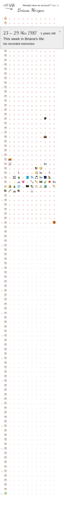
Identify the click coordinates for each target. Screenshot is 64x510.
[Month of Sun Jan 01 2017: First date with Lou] (23, 182)
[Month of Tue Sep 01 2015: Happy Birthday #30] (5, 178)
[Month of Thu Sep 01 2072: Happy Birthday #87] (5, 435)
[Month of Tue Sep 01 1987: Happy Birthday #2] (5, 51)
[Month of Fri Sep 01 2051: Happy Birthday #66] (5, 340)
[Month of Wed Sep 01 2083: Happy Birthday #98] (5, 485)
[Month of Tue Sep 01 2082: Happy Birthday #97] (5, 480)
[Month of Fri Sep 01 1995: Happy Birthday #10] (5, 87)
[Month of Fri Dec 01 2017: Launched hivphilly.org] (19, 187)
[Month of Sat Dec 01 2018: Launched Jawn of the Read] (19, 191)
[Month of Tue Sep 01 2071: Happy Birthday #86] (5, 431)
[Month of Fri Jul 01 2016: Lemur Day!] (49, 178)
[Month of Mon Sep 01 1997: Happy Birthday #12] (5, 96)
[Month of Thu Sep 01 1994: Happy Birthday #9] (5, 83)
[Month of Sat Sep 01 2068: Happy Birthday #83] (5, 417)
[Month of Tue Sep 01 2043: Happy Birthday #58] (5, 304)
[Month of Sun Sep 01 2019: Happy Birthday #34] (5, 196)
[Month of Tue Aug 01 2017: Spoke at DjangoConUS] (54, 182)
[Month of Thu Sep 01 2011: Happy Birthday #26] (5, 159)
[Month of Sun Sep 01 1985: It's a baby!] (5, 19)
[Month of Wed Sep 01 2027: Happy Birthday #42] (5, 232)
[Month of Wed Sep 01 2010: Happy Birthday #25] (5, 155)
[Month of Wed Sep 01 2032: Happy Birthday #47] (5, 254)
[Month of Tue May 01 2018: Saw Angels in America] (41, 187)
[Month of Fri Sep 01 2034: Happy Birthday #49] (5, 263)
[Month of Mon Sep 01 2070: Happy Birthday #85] (5, 426)
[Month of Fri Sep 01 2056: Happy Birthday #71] (5, 363)
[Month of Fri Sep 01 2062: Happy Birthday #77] (5, 390)
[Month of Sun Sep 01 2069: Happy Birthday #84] (5, 421)
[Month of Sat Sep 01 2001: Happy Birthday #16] (5, 114)
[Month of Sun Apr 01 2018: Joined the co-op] (36, 187)
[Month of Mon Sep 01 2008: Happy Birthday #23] (5, 146)
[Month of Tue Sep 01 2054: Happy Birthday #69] (5, 354)
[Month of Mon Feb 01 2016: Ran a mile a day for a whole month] (27, 178)
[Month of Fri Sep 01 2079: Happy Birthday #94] (5, 467)
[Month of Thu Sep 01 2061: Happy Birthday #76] (5, 385)
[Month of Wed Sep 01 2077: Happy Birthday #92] (5, 458)
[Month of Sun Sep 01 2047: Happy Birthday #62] (5, 322)
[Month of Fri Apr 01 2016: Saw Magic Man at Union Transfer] (36, 178)
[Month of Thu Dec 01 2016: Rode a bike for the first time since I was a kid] (19, 182)
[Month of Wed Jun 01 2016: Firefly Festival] (45, 178)
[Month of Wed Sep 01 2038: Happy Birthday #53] (5, 281)
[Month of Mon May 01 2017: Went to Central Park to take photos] (41, 182)
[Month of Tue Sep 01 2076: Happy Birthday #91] (5, 453)
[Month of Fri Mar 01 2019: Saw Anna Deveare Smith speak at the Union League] (32, 191)
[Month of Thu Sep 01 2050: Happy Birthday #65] (5, 336)
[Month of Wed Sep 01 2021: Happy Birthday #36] (5, 205)
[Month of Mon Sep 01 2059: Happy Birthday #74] (5, 376)
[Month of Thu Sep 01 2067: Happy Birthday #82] (5, 412)
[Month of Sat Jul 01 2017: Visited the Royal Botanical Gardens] (49, 182)
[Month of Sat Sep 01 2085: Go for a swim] (5, 494)
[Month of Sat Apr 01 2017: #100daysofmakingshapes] (36, 182)
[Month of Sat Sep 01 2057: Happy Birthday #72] (5, 367)
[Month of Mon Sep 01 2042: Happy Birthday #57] (5, 299)
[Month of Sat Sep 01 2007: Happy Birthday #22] (5, 141)
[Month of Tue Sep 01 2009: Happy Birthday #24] (5, 150)
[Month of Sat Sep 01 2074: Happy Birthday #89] (5, 444)
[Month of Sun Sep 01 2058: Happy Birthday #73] (5, 372)
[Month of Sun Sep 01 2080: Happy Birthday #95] (5, 471)
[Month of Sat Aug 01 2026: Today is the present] (54, 223)
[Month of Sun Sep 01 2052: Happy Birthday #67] (5, 345)
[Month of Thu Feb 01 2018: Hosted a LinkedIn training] (27, 187)
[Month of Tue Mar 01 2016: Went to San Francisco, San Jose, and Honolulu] (32, 178)
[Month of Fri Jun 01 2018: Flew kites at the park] (45, 187)
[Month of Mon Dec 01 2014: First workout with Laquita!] (19, 173)
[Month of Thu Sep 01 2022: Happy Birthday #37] (5, 209)
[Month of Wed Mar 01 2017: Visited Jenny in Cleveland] (32, 182)
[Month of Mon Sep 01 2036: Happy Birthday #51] (5, 272)
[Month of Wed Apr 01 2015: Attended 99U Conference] (36, 173)
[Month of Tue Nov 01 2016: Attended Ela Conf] (14, 182)
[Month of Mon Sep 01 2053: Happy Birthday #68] (5, 349)
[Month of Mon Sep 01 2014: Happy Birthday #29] (5, 173)
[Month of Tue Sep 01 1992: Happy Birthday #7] (5, 74)
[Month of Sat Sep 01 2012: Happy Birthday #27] (5, 164)
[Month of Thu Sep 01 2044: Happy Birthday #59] (5, 309)
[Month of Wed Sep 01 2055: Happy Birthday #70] (5, 358)
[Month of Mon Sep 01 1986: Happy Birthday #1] (5, 23)
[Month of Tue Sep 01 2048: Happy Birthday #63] (5, 327)
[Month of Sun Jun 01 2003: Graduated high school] (45, 119)
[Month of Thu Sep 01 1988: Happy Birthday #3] (5, 56)
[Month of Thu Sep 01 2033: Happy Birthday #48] (5, 259)
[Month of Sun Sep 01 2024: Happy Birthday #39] (5, 218)
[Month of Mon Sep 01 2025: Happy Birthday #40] (5, 223)
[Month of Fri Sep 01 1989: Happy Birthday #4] (5, 60)
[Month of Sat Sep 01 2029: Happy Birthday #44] (5, 241)
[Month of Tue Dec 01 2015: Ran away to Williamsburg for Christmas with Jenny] (19, 178)
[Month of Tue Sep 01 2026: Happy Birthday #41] (5, 227)
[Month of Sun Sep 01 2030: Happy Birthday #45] (5, 245)
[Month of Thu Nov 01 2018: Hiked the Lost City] (14, 191)
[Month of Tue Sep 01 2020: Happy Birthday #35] (5, 200)
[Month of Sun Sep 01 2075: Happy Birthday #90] (5, 449)
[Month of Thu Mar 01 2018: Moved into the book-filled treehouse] (32, 187)
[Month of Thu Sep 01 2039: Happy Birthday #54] (5, 286)
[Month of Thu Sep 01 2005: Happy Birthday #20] (5, 132)
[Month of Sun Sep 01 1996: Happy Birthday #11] (5, 92)
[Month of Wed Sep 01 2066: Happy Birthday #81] (5, 408)
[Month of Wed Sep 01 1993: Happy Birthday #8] (5, 78)
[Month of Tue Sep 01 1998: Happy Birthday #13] (5, 101)
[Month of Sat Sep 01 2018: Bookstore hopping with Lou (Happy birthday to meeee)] (5, 191)
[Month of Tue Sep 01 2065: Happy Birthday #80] (5, 403)
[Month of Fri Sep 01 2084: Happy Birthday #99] (5, 489)
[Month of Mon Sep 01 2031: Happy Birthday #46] (5, 250)
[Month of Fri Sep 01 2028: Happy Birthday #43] (5, 236)
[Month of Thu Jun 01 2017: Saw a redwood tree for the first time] (45, 182)
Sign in (55, 5)
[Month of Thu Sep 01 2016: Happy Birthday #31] (5, 182)
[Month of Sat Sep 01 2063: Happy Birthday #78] (5, 394)
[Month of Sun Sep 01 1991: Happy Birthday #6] (5, 69)
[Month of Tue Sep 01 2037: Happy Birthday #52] (5, 277)
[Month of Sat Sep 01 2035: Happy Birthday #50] (5, 268)
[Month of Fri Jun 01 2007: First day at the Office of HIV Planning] (45, 137)
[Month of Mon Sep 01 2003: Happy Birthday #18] (5, 123)
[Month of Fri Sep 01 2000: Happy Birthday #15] (5, 110)
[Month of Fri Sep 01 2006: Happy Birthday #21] (5, 137)
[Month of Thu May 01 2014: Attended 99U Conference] (41, 169)
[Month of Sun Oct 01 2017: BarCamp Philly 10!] (10, 187)
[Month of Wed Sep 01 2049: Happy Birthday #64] (5, 331)
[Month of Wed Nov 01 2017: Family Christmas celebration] (14, 187)
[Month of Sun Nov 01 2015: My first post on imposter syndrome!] (14, 178)
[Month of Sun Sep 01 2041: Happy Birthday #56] (5, 295)
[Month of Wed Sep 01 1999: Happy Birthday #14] (5, 105)
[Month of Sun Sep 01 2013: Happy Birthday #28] (5, 169)
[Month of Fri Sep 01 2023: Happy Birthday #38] (5, 214)
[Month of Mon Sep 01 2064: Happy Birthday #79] (5, 399)
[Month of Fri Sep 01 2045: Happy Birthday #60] (5, 313)
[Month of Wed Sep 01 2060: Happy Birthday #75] (5, 381)
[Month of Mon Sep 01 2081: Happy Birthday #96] (5, 476)
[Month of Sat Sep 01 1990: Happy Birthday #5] (5, 65)
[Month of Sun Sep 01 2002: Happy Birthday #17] (5, 119)
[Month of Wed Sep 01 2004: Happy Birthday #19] (5, 128)
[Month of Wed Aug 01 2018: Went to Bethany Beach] (54, 187)
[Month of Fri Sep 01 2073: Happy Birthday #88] (5, 439)
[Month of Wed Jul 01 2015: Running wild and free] (49, 173)
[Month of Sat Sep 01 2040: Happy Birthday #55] (5, 291)
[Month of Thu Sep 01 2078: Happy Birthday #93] (5, 462)
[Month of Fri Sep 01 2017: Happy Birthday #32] (5, 187)
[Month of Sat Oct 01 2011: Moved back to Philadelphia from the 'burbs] (10, 159)
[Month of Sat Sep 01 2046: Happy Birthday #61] (5, 318)
